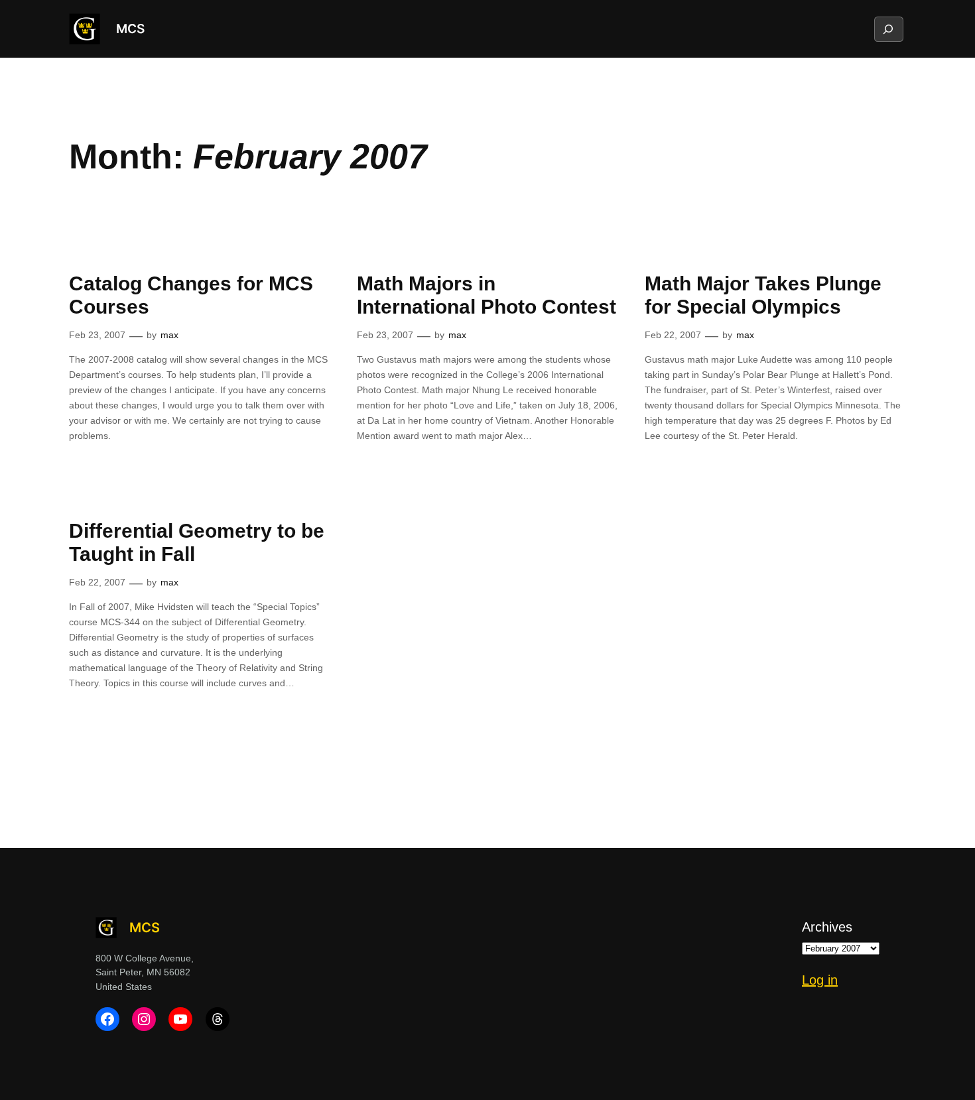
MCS (130, 28)
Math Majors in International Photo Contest (486, 295)
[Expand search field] (888, 29)
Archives (827, 927)
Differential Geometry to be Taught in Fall (196, 543)
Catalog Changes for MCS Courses (191, 295)
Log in (820, 980)
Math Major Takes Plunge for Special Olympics (763, 295)
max (169, 335)
